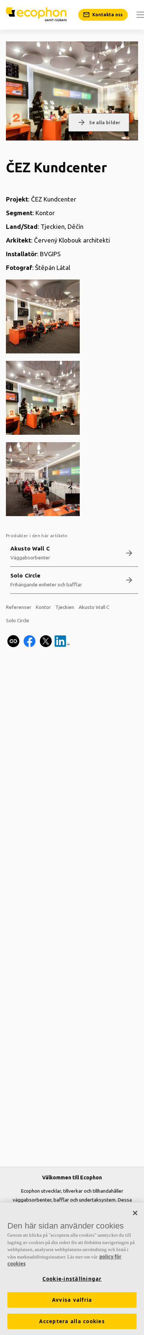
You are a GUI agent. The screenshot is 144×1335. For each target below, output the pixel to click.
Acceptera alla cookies (72, 1321)
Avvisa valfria (72, 1300)
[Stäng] (135, 1213)
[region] (72, 1269)
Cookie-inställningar (72, 1278)
